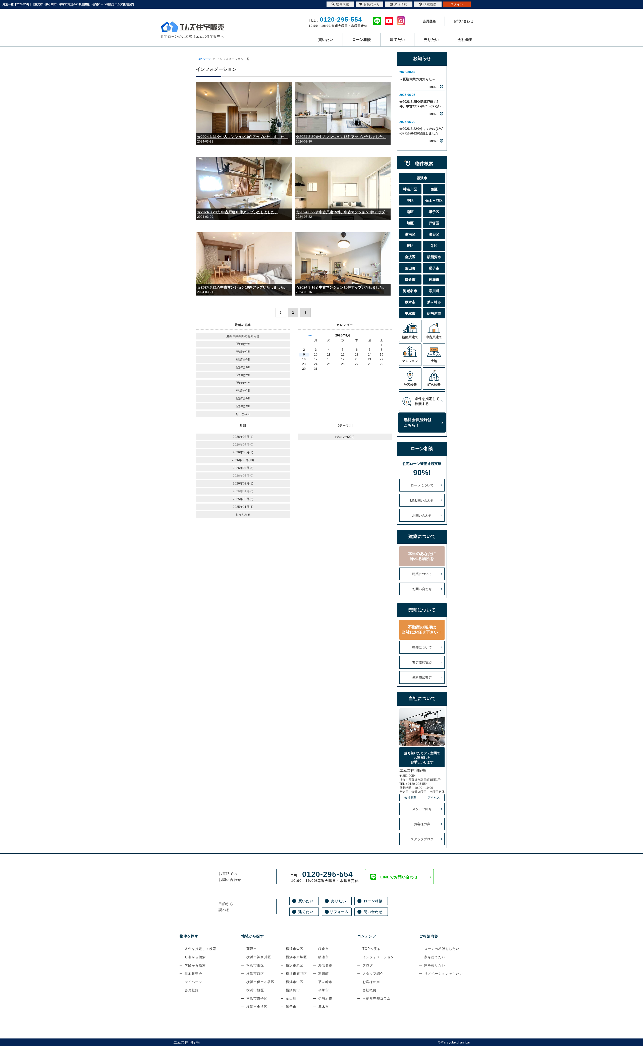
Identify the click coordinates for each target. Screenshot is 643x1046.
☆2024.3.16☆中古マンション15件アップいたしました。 (341, 287)
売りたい (431, 39)
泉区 (410, 246)
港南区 (410, 234)
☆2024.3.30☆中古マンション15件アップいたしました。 (341, 137)
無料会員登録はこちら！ (418, 422)
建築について (422, 574)
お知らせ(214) (344, 437)
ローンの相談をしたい (441, 948)
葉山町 (410, 268)
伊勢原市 (434, 313)
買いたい (325, 39)
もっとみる (242, 414)
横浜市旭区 (255, 990)
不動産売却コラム (376, 998)
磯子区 (434, 212)
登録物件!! (243, 344)
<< (310, 335)
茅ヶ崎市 (434, 302)
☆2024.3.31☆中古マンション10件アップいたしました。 (242, 137)
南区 (410, 212)
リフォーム (339, 912)
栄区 (434, 246)
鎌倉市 (410, 279)
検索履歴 (430, 4)
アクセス (434, 797)
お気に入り (372, 4)
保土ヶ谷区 (434, 200)
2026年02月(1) (243, 483)
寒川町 (434, 291)
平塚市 (410, 313)
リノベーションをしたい (443, 973)
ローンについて (422, 485)
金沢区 (410, 257)
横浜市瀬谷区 (296, 973)
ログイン (456, 4)
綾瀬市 (434, 279)
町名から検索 (195, 957)
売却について (422, 647)
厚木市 (410, 302)
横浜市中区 (294, 982)
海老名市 (410, 291)
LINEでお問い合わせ (399, 877)
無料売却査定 (422, 677)
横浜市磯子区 (256, 998)
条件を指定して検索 (200, 948)
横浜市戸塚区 (296, 957)
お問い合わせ (463, 21)
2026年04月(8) (243, 468)
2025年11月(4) (243, 507)
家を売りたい (434, 965)
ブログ (367, 965)
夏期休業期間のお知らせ (242, 336)
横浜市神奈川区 (258, 957)
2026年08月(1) (243, 437)
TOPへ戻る (371, 948)
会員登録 (429, 21)
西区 (434, 189)
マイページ (193, 982)
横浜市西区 (255, 973)
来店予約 (400, 4)
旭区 (410, 223)
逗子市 (434, 268)
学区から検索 (195, 965)
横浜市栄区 (294, 948)
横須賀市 (434, 257)
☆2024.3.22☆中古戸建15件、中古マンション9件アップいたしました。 (342, 212)
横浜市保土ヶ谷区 (260, 982)
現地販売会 (193, 973)
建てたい (397, 39)
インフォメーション (378, 957)
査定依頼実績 (422, 662)
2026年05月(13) (243, 460)
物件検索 (342, 4)
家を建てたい (434, 957)
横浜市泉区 (294, 965)
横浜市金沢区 (256, 1006)
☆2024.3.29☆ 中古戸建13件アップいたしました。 (237, 212)
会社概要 (465, 39)
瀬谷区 (434, 234)
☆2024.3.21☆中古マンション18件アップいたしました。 (242, 287)
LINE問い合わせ (422, 500)
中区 (410, 200)
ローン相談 (361, 39)
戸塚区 (434, 223)
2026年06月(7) (243, 452)
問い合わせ (373, 912)
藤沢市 (422, 178)
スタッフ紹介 (422, 809)
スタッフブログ (422, 839)
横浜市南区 (255, 965)
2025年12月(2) (243, 499)
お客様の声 (422, 824)
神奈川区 (410, 189)
